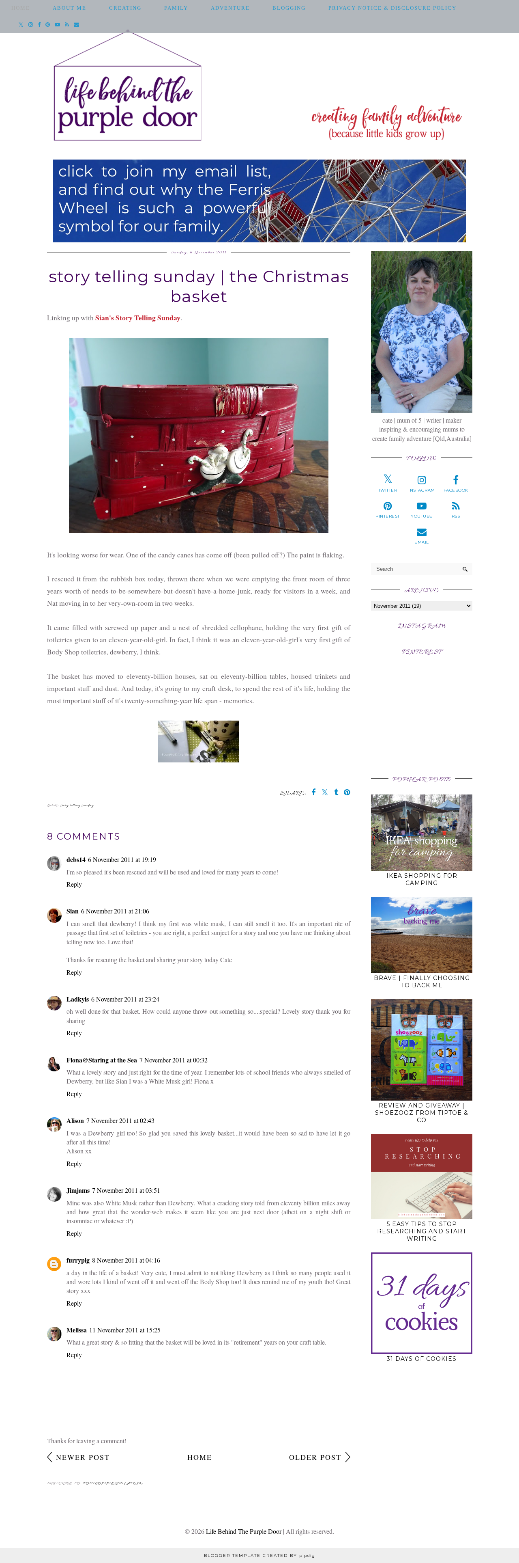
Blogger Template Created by (259, 1555)
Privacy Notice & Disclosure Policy (392, 8)
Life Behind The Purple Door (243, 1531)
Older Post (315, 1457)
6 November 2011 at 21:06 (115, 911)
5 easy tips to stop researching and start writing (421, 1231)
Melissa (76, 1329)
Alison (75, 1120)
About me (69, 8)
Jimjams (78, 1190)
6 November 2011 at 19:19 (122, 859)
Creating (125, 8)
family (176, 8)
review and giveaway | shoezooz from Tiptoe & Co (421, 1113)
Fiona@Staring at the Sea (101, 1059)
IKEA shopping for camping (421, 879)
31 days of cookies (422, 1358)
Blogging (289, 8)
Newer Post (83, 1457)
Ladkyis (77, 999)
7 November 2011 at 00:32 (173, 1060)
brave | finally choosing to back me (422, 981)
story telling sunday (77, 805)
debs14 (76, 859)
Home (20, 8)
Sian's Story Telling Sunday (137, 317)
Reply (74, 884)
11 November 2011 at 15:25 (125, 1330)
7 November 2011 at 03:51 (126, 1190)
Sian (72, 910)
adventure (230, 8)
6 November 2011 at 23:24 (125, 999)
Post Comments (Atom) (113, 1483)
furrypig (78, 1260)
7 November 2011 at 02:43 (120, 1120)
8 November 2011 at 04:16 (126, 1260)
